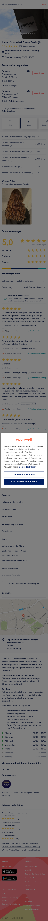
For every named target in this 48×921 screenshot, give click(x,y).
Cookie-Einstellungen (24, 474)
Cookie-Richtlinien (27, 467)
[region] (24, 460)
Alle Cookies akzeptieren (24, 482)
